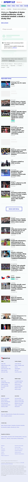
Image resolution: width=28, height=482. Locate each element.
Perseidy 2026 (16, 414)
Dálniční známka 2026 (19, 400)
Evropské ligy (14, 126)
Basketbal (13, 181)
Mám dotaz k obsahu (19, 448)
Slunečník (18, 425)
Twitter (2, 452)
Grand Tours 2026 (18, 371)
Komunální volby (4, 371)
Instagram (3, 450)
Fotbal (8, 5)
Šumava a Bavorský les (5, 401)
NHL (2, 389)
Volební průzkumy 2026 (5, 365)
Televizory (8, 438)
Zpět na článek (4, 22)
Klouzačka (22, 425)
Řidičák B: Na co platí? (19, 403)
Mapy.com (3, 414)
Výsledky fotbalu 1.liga (5, 382)
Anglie (12, 191)
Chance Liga (14, 110)
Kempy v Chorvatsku (5, 398)
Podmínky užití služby (19, 445)
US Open (13, 239)
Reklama (3, 453)
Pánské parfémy (20, 438)
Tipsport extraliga (4, 384)
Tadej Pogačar (17, 368)
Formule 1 (13, 100)
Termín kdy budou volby (6, 368)
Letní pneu (24, 436)
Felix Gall (16, 370)
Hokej (13, 5)
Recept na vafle (18, 387)
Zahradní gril (13, 427)
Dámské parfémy (18, 436)
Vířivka (17, 427)
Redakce (2, 445)
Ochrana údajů (18, 447)
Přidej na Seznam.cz (5, 455)
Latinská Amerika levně (5, 404)
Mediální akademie (18, 450)
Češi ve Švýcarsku (4, 403)
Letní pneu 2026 (18, 398)
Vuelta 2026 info (18, 363)
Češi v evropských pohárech (6, 415)
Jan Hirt (16, 367)
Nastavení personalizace (19, 453)
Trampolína (13, 425)
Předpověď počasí (9, 414)
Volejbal (13, 148)
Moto (21, 5)
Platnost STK (17, 406)
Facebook (3, 448)
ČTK (21, 462)
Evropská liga (14, 264)
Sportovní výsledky (15, 81)
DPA (23, 462)
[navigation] (2, 2)
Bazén (2, 425)
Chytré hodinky (14, 438)
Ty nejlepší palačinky (19, 381)
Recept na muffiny (18, 382)
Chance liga (3, 381)
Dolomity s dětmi (4, 406)
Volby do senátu (4, 370)
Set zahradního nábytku (5, 427)
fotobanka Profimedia (8, 463)
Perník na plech (18, 389)
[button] (5, 84)
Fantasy (3, 5)
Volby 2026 (3, 363)
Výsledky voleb (4, 367)
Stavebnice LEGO (11, 436)
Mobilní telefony (4, 436)
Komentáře (13, 169)
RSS (2, 447)
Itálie (12, 160)
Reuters (2, 463)
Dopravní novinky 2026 (19, 401)
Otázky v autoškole (18, 404)
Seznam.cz (19, 2)
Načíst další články (14, 209)
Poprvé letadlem (4, 400)
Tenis (17, 5)
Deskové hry (3, 438)
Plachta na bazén (7, 425)
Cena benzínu (21, 414)
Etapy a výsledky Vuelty (19, 365)
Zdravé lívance (17, 384)
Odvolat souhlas (18, 452)
